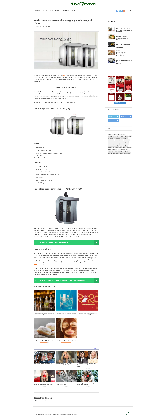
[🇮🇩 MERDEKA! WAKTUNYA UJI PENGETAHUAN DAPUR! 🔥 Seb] (111, 80)
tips (109, 153)
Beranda (37, 10)
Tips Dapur (113, 153)
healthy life (110, 143)
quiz (127, 149)
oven (64, 75)
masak (109, 149)
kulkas (120, 147)
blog (118, 134)
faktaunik (117, 140)
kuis (121, 145)
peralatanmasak (121, 149)
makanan (129, 147)
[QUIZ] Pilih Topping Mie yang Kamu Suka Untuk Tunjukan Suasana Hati (124, 46)
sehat (128, 151)
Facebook (123, 116)
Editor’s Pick (66, 10)
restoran (120, 151)
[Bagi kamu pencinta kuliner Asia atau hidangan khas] (128, 97)
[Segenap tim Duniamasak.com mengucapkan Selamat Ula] (128, 88)
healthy (120, 142)
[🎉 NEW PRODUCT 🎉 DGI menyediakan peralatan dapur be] (120, 88)
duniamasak (110, 138)
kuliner (116, 147)
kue (118, 145)
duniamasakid (111, 140)
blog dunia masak (119, 136)
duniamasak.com (124, 138)
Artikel (44, 10)
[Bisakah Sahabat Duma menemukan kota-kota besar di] (111, 97)
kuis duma (125, 145)
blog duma (123, 134)
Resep (51, 10)
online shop (114, 149)
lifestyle (124, 147)
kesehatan (114, 145)
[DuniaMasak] (83, 4)
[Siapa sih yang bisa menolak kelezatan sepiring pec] (128, 80)
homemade (122, 143)
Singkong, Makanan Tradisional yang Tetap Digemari (122, 38)
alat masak (110, 134)
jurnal (109, 145)
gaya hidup (115, 142)
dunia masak (117, 138)
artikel (115, 134)
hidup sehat (116, 143)
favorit (121, 140)
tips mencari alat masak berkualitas (123, 153)
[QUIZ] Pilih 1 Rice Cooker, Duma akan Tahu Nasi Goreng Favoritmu (124, 30)
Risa (43, 26)
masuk (41, 401)
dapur (130, 136)
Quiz (73, 10)
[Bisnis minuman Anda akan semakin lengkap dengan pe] (120, 97)
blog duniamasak (111, 136)
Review (57, 10)
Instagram (111, 120)
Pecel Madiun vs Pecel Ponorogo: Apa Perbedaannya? (122, 54)
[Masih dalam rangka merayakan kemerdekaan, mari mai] (111, 88)
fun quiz (109, 142)
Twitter (110, 116)
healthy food (125, 142)
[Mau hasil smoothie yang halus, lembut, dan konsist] (120, 80)
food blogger (126, 140)
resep (116, 151)
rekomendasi (110, 151)
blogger (126, 136)
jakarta (127, 143)
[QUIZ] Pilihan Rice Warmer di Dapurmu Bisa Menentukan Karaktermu (124, 62)
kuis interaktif (111, 147)
